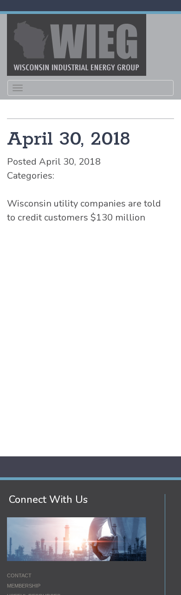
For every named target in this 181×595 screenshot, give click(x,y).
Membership (23, 585)
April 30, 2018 (68, 139)
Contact (19, 575)
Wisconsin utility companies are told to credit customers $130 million (84, 210)
